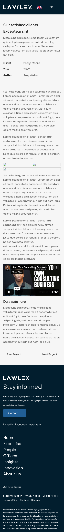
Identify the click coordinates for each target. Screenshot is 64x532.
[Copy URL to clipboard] (28, 82)
